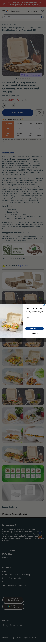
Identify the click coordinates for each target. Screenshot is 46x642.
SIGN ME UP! (34, 328)
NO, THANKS (34, 333)
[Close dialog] (44, 305)
